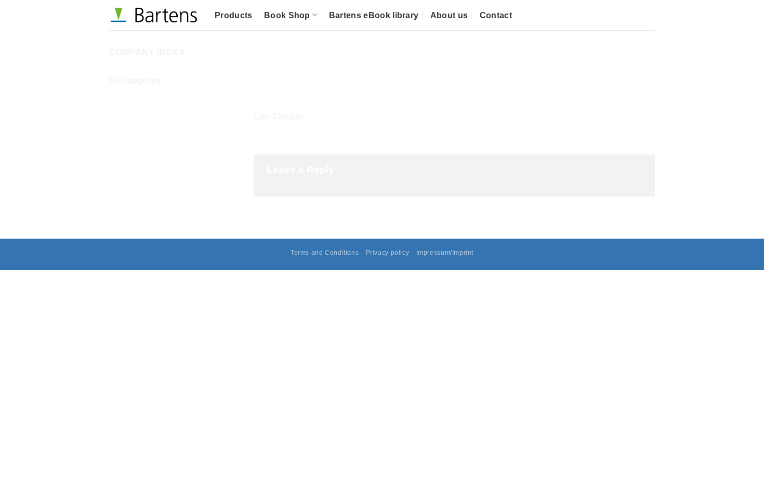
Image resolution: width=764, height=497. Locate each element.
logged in (331, 190)
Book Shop (287, 15)
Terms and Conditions (325, 252)
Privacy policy (388, 252)
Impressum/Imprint (444, 252)
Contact (496, 15)
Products (234, 15)
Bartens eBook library (374, 15)
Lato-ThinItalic (280, 116)
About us (449, 15)
